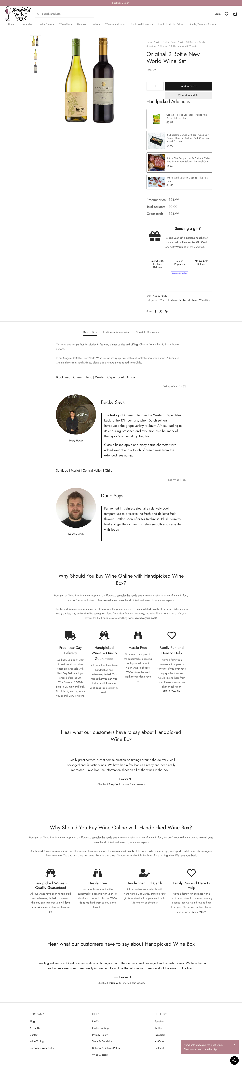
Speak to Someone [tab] (147, 332)
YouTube (159, 1041)
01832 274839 (171, 691)
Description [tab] (90, 332)
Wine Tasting (37, 1041)
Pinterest (159, 1048)
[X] (160, 311)
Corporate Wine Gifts (42, 1048)
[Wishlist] (227, 14)
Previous (47, 80)
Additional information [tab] (116, 332)
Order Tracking (100, 1028)
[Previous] (57, 768)
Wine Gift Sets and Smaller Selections (178, 300)
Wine (158, 42)
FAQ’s (95, 1021)
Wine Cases (170, 42)
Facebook (160, 1021)
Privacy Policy (100, 1035)
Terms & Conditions (102, 1041)
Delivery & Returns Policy (106, 1048)
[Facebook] (155, 311)
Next (131, 80)
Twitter (158, 1028)
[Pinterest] (166, 311)
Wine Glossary (100, 1055)
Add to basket (189, 86)
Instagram (160, 1035)
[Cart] (235, 14)
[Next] (184, 768)
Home (149, 42)
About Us (35, 1028)
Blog (32, 1021)
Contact (34, 1035)
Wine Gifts (204, 300)
